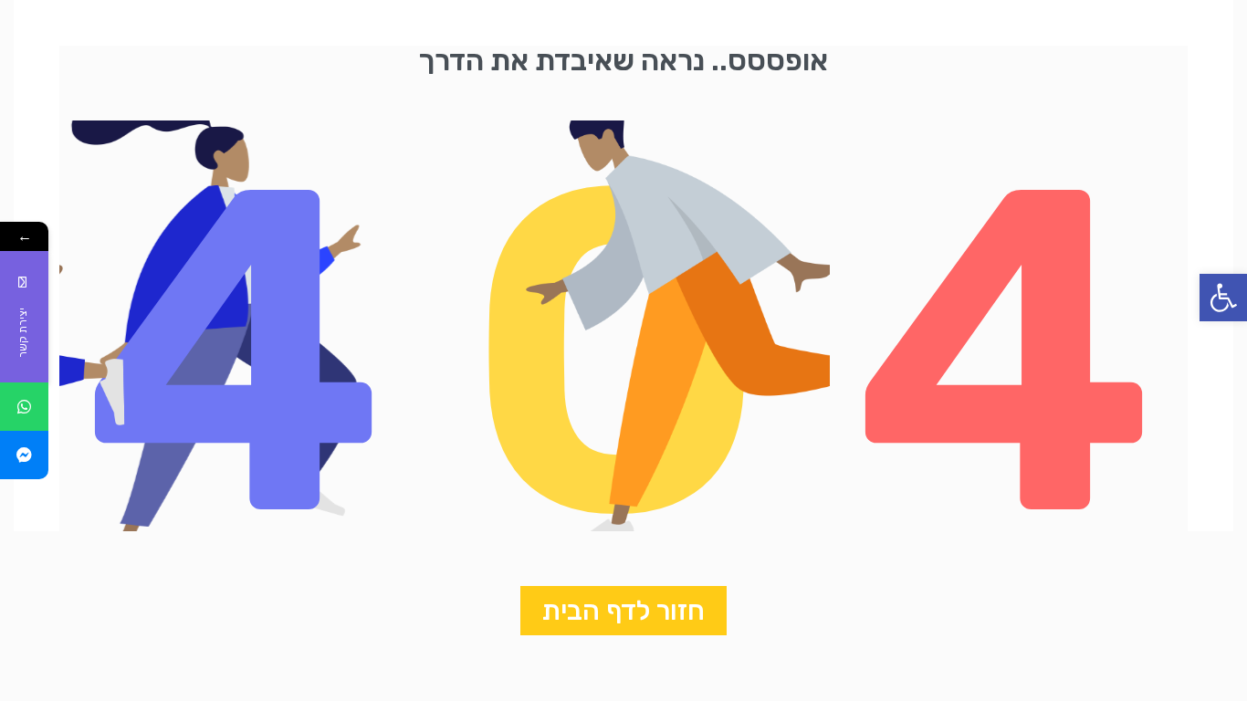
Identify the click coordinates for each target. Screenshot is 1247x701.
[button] (1223, 297)
